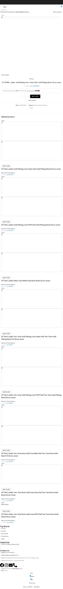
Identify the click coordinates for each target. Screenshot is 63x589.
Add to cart (35, 96)
